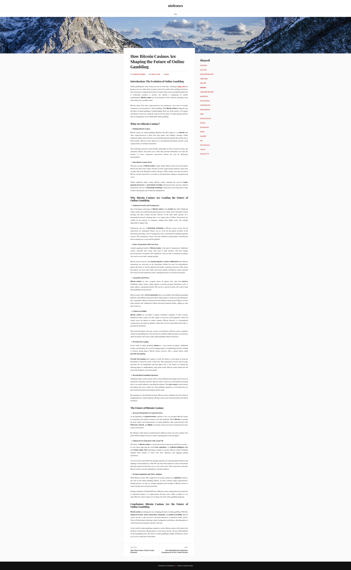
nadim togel (204, 78)
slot (201, 140)
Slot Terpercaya (205, 145)
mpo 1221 (203, 69)
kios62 (202, 131)
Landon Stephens (139, 74)
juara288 (203, 136)
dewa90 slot (204, 96)
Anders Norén (188, 565)
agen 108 (203, 83)
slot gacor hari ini (205, 118)
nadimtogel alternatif (206, 92)
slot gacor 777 (204, 153)
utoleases (175, 5)
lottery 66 (181, 86)
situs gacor (203, 65)
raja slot (202, 149)
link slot (202, 122)
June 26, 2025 (155, 74)
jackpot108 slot (205, 109)
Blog (175, 14)
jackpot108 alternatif (206, 74)
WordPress (170, 565)
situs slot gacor (205, 100)
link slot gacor (204, 127)
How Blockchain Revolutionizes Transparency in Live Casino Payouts (174, 551)
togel (201, 114)
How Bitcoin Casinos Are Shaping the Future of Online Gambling (157, 61)
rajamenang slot (205, 105)
